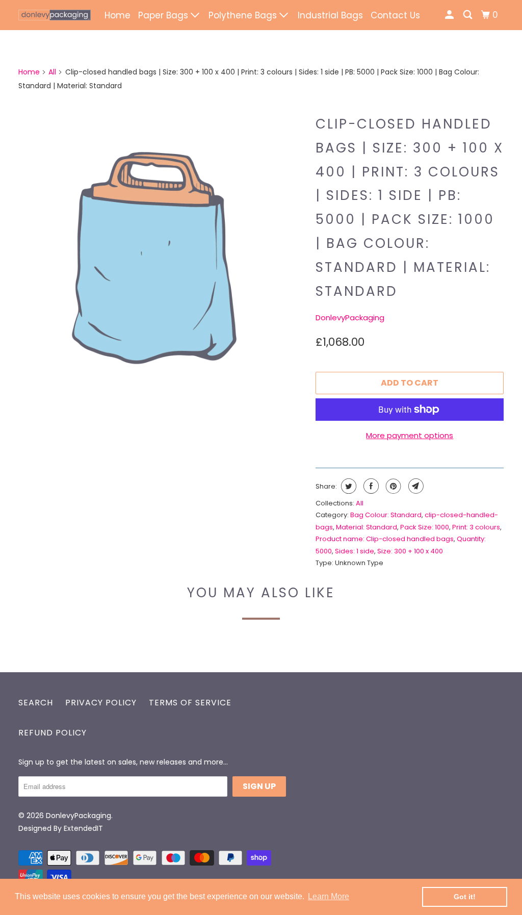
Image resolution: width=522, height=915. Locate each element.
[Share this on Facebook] (370, 486)
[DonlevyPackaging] (54, 15)
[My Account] (450, 15)
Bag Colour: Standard (386, 515)
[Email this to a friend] (415, 486)
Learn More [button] (328, 896)
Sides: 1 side (354, 551)
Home (117, 15)
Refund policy (52, 733)
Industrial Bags (330, 15)
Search (35, 702)
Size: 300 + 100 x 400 (410, 551)
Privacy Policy (101, 702)
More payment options (409, 435)
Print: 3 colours (476, 527)
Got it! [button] (465, 897)
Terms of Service (190, 702)
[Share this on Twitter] (347, 486)
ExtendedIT (83, 828)
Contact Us (395, 15)
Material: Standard (366, 527)
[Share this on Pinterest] (392, 486)
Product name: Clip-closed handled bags (385, 539)
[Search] (468, 15)
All (52, 72)
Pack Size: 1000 (424, 527)
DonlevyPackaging (350, 317)
